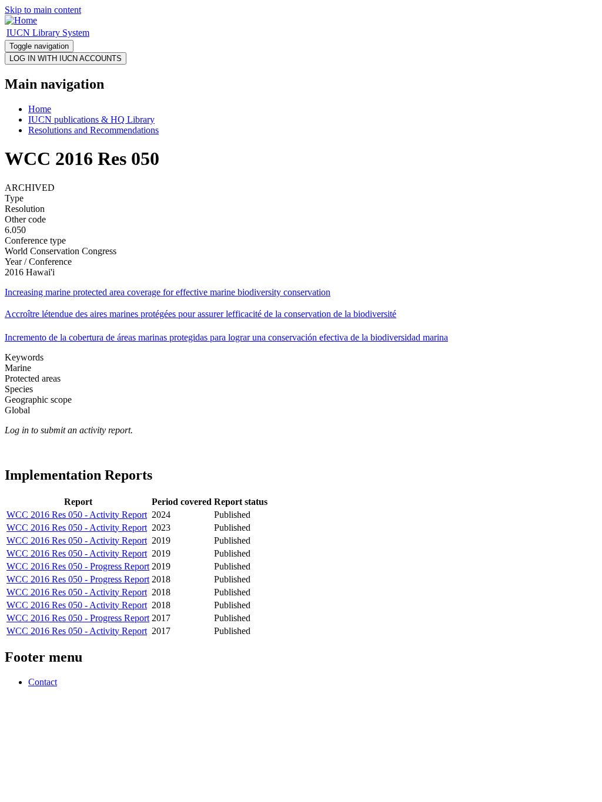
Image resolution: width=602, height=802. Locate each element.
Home (39, 109)
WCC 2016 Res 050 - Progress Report (77, 566)
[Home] (21, 20)
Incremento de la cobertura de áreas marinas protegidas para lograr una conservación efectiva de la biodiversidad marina (226, 337)
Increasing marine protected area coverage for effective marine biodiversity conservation (167, 292)
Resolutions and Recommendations (93, 130)
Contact (42, 682)
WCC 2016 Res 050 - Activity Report (76, 515)
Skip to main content (43, 10)
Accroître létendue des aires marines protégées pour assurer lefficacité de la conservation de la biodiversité (200, 314)
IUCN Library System (47, 33)
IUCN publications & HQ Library (91, 119)
